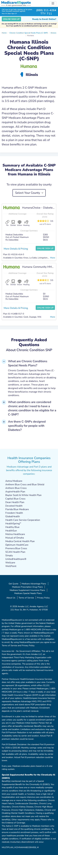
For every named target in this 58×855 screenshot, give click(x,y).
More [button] (52, 257)
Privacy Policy (43, 597)
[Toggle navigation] (53, 3)
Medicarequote (16, 2)
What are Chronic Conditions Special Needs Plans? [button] (27, 363)
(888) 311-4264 (46, 10)
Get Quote (13, 583)
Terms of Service (26, 597)
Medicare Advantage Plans (34, 583)
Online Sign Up (11, 19)
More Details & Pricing (16, 248)
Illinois (53, 33)
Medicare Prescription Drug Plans (27, 586)
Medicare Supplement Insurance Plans (27, 590)
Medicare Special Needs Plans (28, 593)
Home (4, 33)
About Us (10, 597)
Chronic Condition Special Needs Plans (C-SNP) (28, 33)
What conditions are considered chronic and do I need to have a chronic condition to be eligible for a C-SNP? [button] (32, 408)
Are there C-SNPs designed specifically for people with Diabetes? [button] (27, 426)
